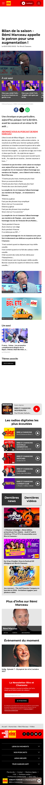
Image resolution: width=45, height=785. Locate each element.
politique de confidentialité (11, 710)
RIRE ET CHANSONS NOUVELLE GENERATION (25, 445)
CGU (14, 774)
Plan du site (11, 772)
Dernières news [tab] (12, 499)
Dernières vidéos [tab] (31, 499)
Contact (20, 772)
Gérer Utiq (32, 777)
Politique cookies (24, 774)
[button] (21, 62)
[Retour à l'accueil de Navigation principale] (8, 3)
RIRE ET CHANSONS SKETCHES (25, 457)
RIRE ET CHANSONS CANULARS (25, 470)
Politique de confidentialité (17, 777)
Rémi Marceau (10, 628)
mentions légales (28, 708)
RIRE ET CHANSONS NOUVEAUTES (22, 409)
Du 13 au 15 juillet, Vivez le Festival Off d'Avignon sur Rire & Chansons (19, 562)
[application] (21, 63)
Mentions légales (31, 772)
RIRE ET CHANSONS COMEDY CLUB (25, 482)
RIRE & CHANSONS (24, 432)
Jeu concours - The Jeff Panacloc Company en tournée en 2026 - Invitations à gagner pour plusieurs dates (21, 590)
